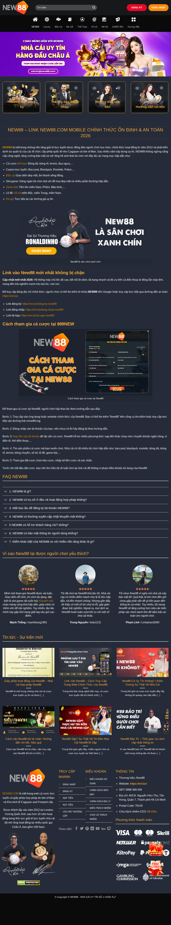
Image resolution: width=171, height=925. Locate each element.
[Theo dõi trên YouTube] (97, 829)
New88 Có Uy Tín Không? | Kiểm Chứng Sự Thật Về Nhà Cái (142, 682)
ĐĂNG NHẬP (158, 7)
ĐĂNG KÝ (136, 7)
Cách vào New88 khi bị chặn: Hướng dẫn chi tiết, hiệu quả (28, 740)
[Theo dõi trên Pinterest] (87, 829)
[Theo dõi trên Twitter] (81, 829)
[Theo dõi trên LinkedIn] (92, 829)
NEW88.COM (10, 793)
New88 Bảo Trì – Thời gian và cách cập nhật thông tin (142, 740)
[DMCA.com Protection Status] (28, 882)
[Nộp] (94, 8)
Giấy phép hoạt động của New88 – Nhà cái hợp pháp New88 (28, 682)
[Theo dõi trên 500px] (103, 829)
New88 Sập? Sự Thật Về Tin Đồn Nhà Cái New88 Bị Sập (85, 740)
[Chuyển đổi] (6, 491)
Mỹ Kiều (152, 811)
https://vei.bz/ (10, 296)
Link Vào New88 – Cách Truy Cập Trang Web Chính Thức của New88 (85, 682)
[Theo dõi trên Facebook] (76, 829)
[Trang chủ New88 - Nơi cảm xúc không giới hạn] (16, 8)
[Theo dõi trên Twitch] (109, 829)
